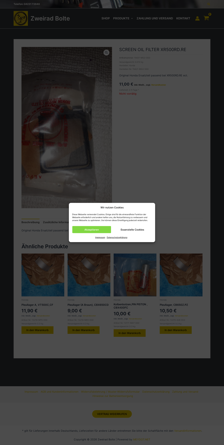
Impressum (100, 237)
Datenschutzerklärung (117, 237)
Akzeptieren (91, 229)
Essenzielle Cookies (132, 229)
